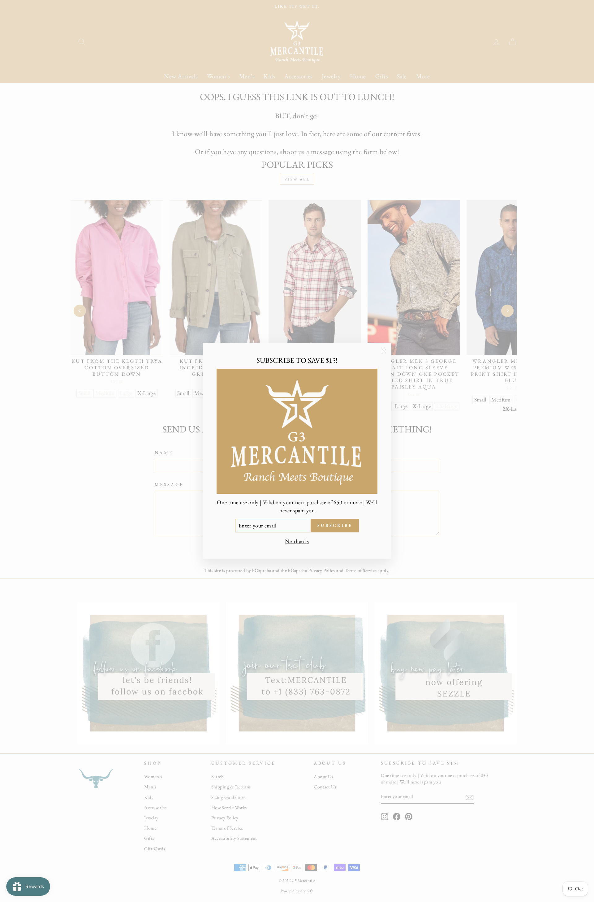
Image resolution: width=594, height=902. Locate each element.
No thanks (297, 541)
